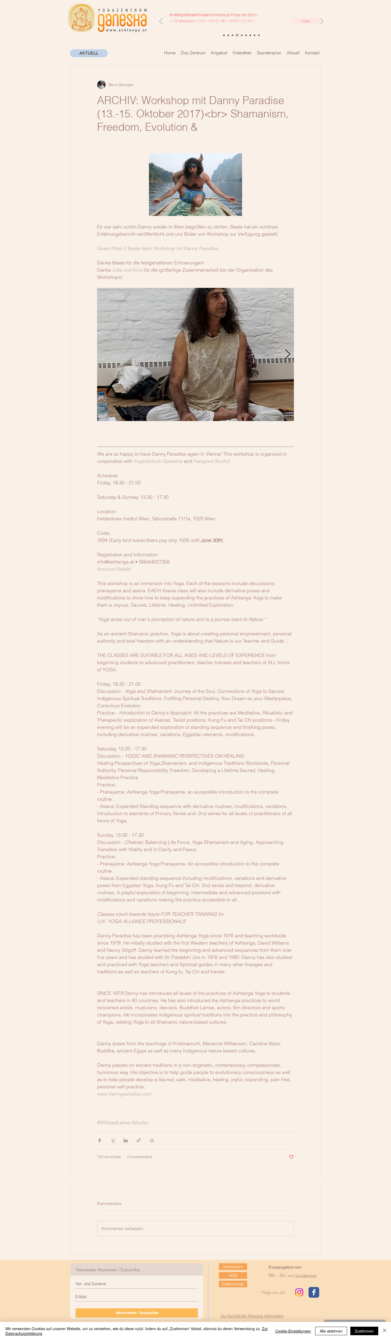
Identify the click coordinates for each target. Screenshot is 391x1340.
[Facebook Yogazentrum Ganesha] (314, 1292)
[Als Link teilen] (138, 1140)
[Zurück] (161, 21)
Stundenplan (306, 1275)
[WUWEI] (224, 35)
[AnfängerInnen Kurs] (237, 35)
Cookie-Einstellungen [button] (293, 1331)
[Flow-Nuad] (259, 35)
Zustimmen (364, 1331)
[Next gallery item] (288, 354)
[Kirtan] (242, 35)
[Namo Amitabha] (228, 35)
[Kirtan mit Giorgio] (254, 35)
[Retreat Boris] (246, 35)
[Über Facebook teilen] (99, 1140)
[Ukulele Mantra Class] (232, 35)
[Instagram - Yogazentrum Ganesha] (299, 1292)
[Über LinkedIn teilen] (125, 1140)
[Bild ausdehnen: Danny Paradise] (195, 354)
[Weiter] (321, 21)
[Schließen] (384, 1331)
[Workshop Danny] (250, 35)
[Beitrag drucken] (151, 1140)
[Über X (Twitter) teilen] (112, 1140)
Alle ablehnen (331, 1331)
